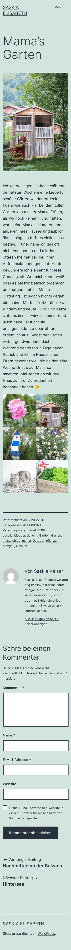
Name (9, 735)
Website (9, 784)
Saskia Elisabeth (23, 924)
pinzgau (8, 546)
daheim (32, 535)
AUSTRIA (39, 530)
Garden (44, 535)
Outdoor (38, 540)
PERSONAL (35, 525)
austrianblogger (14, 535)
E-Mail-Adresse (17, 760)
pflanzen (52, 540)
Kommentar (13, 688)
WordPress (46, 933)
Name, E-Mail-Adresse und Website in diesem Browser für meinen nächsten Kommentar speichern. (36, 813)
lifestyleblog (11, 540)
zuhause (22, 546)
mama (26, 540)
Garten (56, 535)
